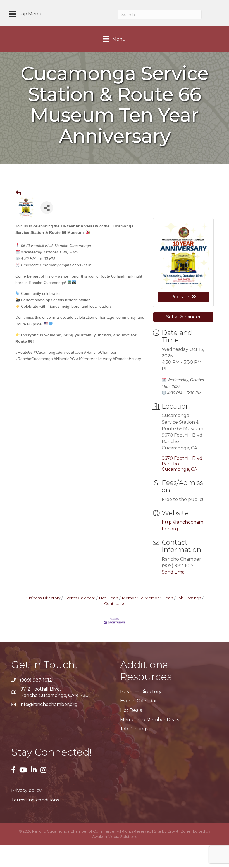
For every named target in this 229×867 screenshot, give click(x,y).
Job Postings (189, 598)
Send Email (174, 572)
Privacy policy (26, 790)
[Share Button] (46, 207)
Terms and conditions (35, 800)
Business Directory (42, 598)
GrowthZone (178, 831)
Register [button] (180, 296)
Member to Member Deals (149, 719)
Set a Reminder (183, 317)
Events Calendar (79, 598)
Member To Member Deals (147, 598)
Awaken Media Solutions (114, 836)
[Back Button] (18, 193)
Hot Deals (108, 598)
